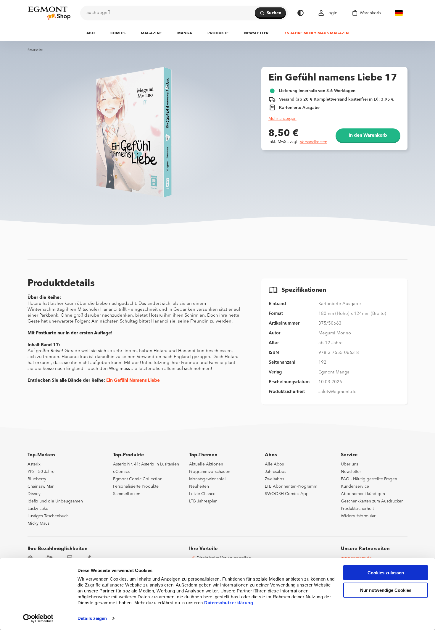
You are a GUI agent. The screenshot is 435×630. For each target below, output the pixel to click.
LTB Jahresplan (203, 501)
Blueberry (37, 479)
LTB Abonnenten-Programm (291, 486)
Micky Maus (38, 523)
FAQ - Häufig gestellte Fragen (369, 479)
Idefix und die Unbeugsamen (55, 501)
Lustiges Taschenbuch (48, 516)
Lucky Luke (38, 509)
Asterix (34, 464)
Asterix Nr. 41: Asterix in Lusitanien (146, 464)
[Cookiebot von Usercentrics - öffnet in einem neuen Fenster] (38, 618)
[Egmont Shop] (49, 13)
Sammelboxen (126, 494)
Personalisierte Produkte (136, 486)
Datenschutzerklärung (228, 602)
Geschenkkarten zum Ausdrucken (372, 501)
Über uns (349, 464)
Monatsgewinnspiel (207, 479)
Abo (90, 33)
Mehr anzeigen (282, 119)
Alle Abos (274, 464)
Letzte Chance (202, 494)
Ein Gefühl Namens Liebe (133, 380)
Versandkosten (313, 142)
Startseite (35, 50)
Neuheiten (199, 486)
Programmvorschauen (209, 472)
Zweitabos (274, 479)
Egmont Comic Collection (137, 479)
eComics (121, 472)
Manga (184, 33)
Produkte (218, 33)
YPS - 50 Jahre (41, 472)
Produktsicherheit (357, 509)
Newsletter (256, 33)
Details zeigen (92, 618)
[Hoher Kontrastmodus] (300, 13)
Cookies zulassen (386, 572)
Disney (34, 494)
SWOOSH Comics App (287, 494)
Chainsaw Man (41, 486)
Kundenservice (355, 486)
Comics (118, 33)
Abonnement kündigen (363, 494)
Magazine (151, 33)
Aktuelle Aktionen (206, 464)
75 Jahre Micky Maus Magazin (316, 33)
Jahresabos (275, 472)
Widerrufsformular (358, 516)
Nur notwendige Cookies (385, 590)
